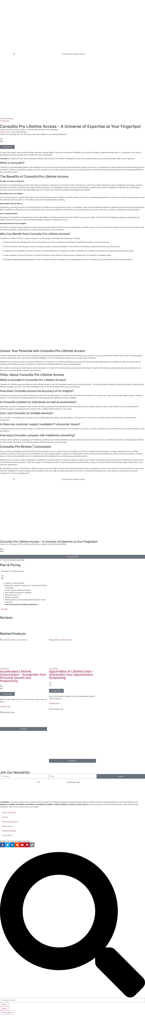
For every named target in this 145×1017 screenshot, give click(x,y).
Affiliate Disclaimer (9, 831)
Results (4, 1008)
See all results (7, 1013)
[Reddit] (17, 844)
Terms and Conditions (10, 822)
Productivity (4, 121)
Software (9, 118)
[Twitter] (7, 844)
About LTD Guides (8, 813)
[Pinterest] (27, 844)
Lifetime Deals (5, 132)
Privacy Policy (7, 826)
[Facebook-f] (2, 844)
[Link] (32, 844)
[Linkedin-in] (12, 844)
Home (2, 118)
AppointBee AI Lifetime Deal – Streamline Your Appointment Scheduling (71, 674)
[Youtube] (22, 844)
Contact (5, 817)
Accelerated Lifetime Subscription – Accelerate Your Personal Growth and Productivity (23, 676)
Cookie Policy (7, 835)
